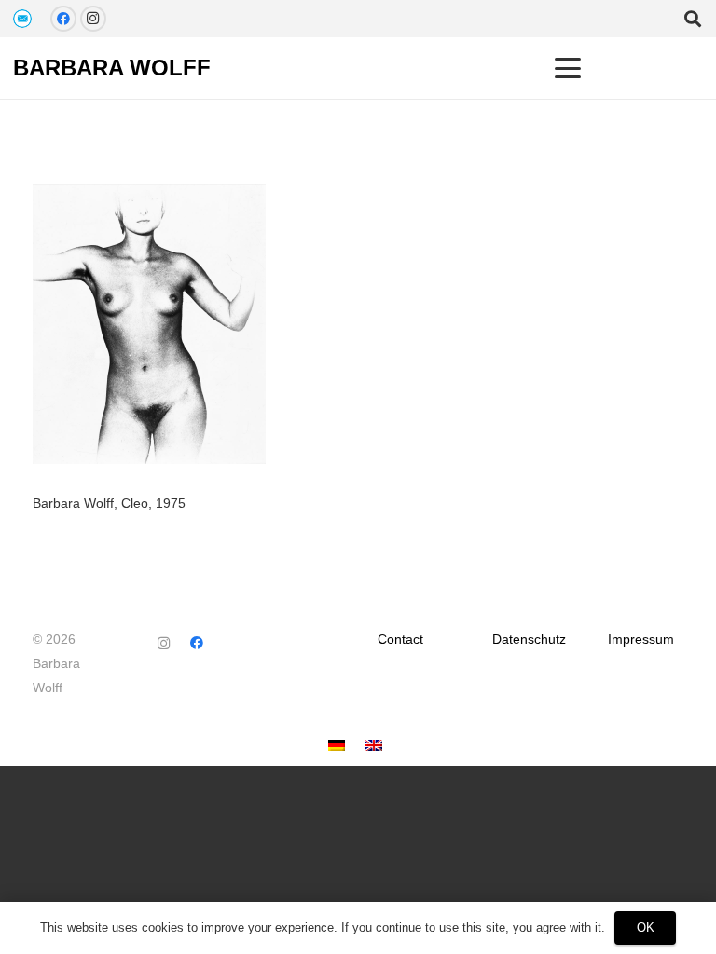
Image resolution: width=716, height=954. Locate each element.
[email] (22, 18)
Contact (400, 639)
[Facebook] (63, 19)
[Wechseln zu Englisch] (376, 746)
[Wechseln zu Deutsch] (339, 746)
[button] (567, 68)
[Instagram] (93, 19)
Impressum (641, 639)
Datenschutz (529, 639)
